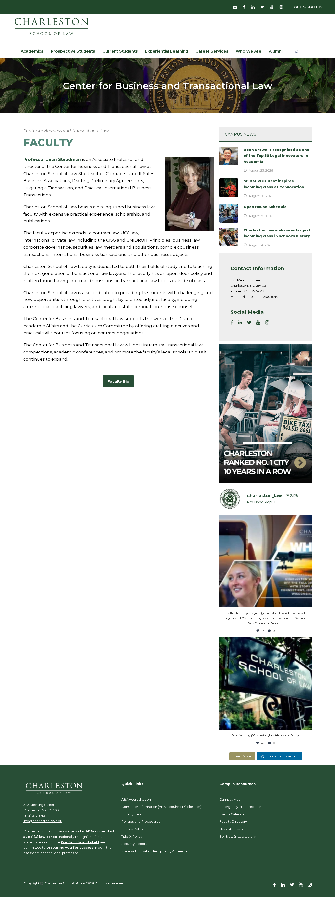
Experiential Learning (166, 51)
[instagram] (281, 7)
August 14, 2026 (260, 245)
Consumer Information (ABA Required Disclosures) (161, 807)
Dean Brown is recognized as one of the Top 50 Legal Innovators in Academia (276, 156)
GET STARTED (308, 7)
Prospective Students (73, 51)
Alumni (276, 51)
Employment (131, 814)
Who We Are (248, 51)
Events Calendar (232, 814)
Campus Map (230, 799)
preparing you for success (70, 847)
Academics (32, 51)
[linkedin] (253, 7)
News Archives (231, 829)
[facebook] (244, 7)
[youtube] (271, 7)
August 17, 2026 (260, 216)
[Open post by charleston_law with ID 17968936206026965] (265, 561)
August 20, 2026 (261, 196)
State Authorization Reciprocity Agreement (156, 851)
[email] (235, 7)
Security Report (134, 844)
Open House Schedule (265, 207)
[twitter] (262, 7)
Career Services (211, 51)
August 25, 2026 (261, 170)
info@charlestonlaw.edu (42, 821)
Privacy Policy (132, 829)
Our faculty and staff (80, 842)
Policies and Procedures (140, 821)
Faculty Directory (233, 821)
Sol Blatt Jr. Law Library (237, 836)
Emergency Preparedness (240, 807)
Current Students (120, 51)
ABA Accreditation (136, 799)
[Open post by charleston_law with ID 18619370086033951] (265, 683)
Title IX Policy (131, 836)
